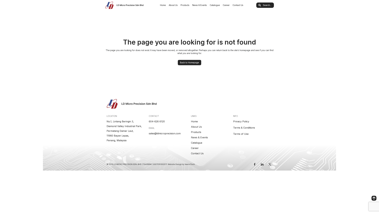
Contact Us (238, 5)
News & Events (199, 5)
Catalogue (215, 5)
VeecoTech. (190, 164)
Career (226, 5)
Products (185, 5)
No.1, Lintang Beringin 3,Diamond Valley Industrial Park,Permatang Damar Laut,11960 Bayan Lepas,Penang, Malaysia (124, 131)
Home (163, 5)
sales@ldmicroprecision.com (165, 133)
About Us (173, 5)
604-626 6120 (157, 121)
